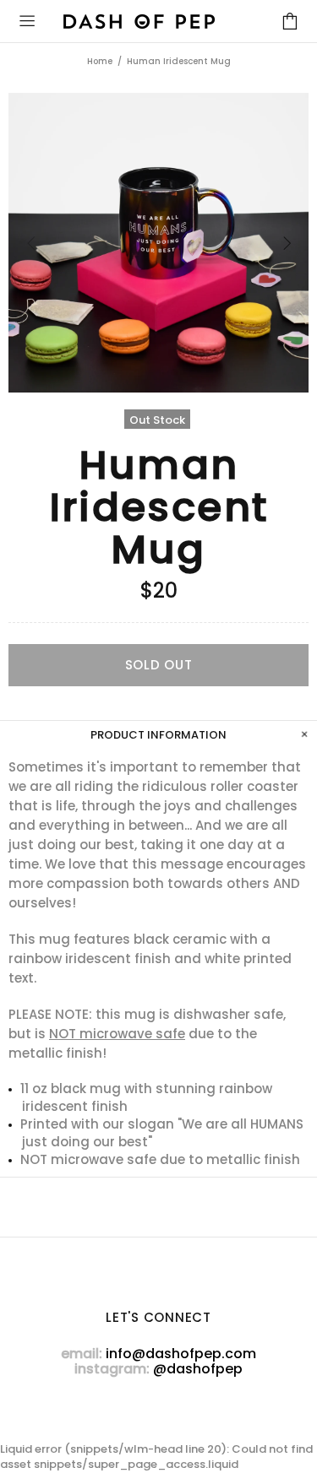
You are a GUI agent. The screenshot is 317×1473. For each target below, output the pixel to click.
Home (99, 62)
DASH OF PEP (138, 21)
